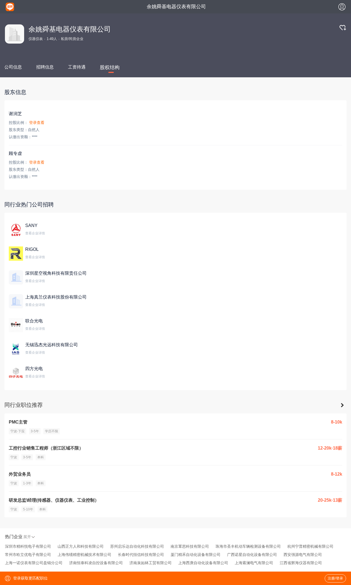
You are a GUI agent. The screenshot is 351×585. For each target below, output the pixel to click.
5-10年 (28, 509)
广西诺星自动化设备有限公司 (252, 554)
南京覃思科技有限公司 (190, 546)
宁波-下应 (17, 431)
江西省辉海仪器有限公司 (301, 563)
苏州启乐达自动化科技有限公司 (137, 546)
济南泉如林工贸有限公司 (150, 563)
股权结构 (110, 67)
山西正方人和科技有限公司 (81, 546)
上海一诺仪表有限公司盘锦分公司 (34, 563)
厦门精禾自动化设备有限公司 (195, 554)
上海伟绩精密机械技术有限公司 (84, 554)
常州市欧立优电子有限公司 (28, 554)
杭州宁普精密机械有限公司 (310, 546)
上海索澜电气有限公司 (254, 563)
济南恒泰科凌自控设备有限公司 (96, 563)
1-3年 (27, 483)
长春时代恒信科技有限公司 (141, 554)
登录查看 (36, 122)
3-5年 (35, 431)
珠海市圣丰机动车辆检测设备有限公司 (248, 546)
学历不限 (51, 431)
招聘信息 (45, 67)
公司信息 (13, 67)
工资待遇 (77, 67)
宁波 (13, 457)
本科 (40, 457)
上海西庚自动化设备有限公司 (203, 563)
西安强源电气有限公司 (303, 554)
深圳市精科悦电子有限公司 (28, 546)
